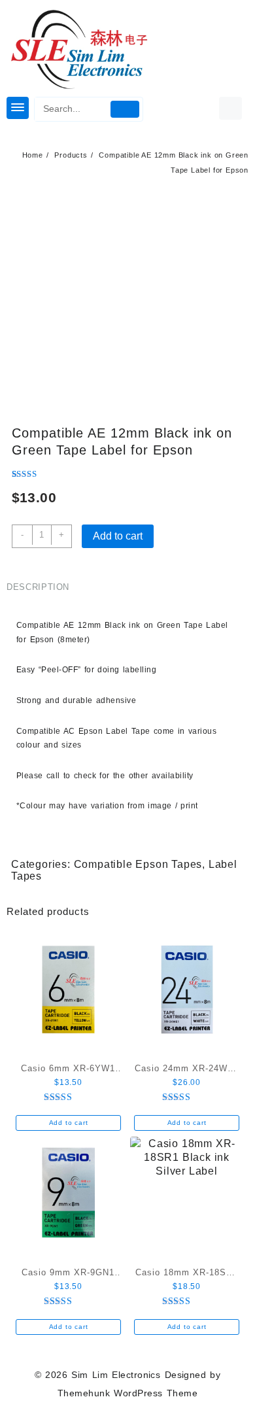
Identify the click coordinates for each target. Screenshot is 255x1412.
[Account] (230, 108)
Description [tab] (38, 587)
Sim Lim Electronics (115, 1374)
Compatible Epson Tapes (138, 864)
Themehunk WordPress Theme (127, 1393)
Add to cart (118, 536)
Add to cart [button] (68, 1122)
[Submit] (124, 109)
